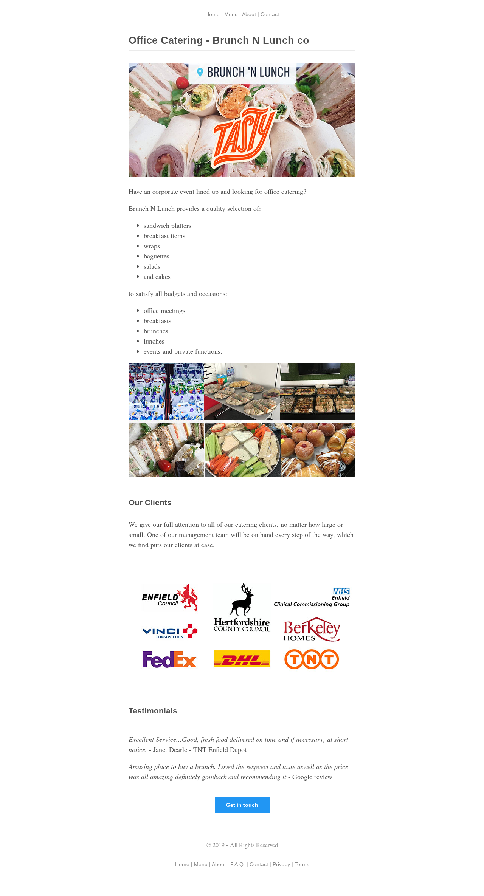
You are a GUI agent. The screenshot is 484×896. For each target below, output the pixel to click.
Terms (302, 864)
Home (212, 14)
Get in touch (242, 805)
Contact (270, 14)
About (249, 14)
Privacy (281, 864)
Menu (231, 14)
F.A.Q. (237, 864)
